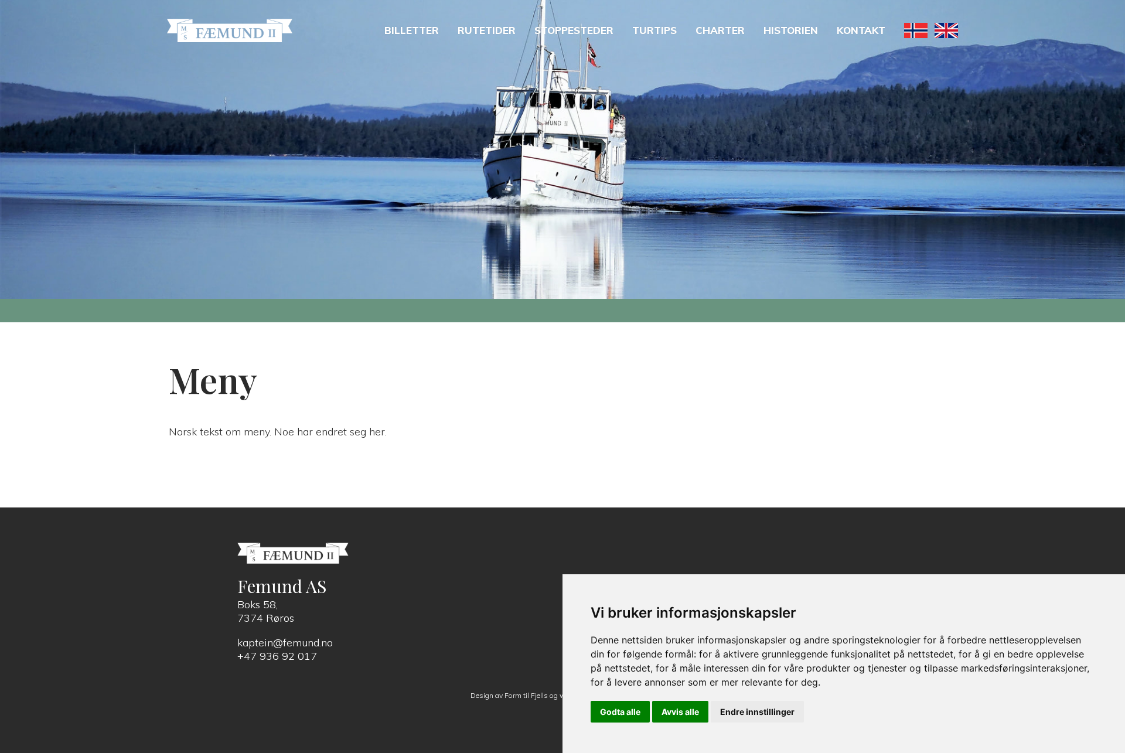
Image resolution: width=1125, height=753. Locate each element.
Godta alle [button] (620, 712)
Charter (720, 30)
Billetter (411, 30)
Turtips (654, 30)
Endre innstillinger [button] (757, 712)
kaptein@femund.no (285, 642)
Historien (790, 30)
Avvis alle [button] (680, 712)
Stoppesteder (573, 30)
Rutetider (487, 30)
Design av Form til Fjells (509, 695)
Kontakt (861, 30)
